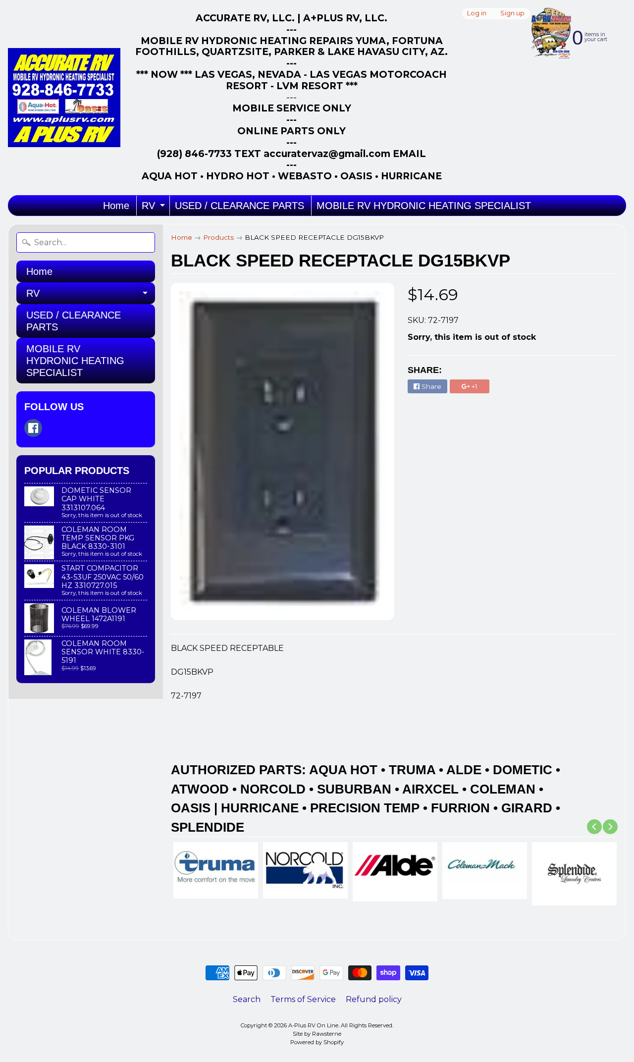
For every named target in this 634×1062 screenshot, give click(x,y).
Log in (476, 13)
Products (218, 237)
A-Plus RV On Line (313, 1025)
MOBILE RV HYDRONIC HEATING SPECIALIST (424, 205)
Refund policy (374, 999)
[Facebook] (33, 428)
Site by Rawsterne (317, 1033)
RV (154, 207)
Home (116, 205)
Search (247, 999)
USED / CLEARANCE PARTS (239, 205)
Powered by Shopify (317, 1042)
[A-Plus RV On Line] (64, 97)
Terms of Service (303, 999)
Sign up (512, 13)
